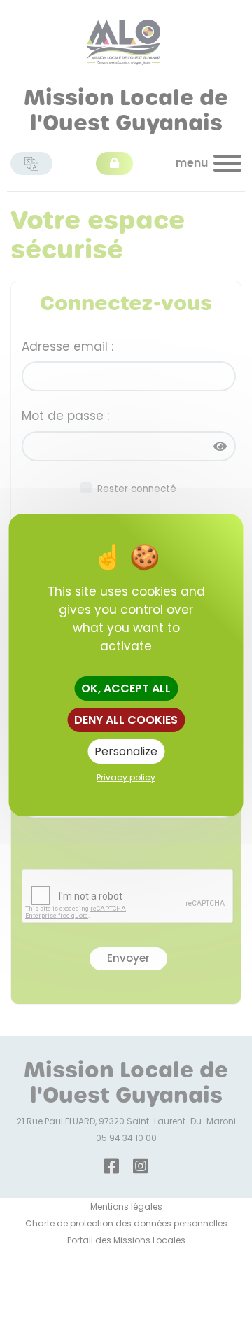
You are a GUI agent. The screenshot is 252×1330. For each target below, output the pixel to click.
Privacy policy (126, 777)
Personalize (126, 751)
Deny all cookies (126, 720)
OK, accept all (126, 688)
